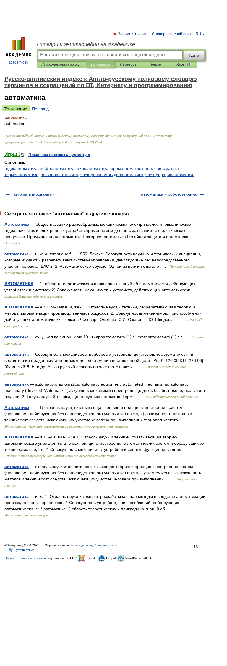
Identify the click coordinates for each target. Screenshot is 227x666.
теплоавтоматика (162, 168)
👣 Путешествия (21, 550)
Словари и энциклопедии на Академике (86, 44)
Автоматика (16, 224)
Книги (156, 64)
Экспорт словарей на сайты (25, 558)
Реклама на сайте (107, 545)
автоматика (16, 253)
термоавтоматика (21, 174)
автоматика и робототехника (169, 194)
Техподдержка (81, 545)
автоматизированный (34, 194)
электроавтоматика (59, 174)
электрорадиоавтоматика (169, 174)
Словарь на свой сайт (171, 34)
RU (198, 34)
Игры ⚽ (183, 64)
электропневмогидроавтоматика (111, 174)
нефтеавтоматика (57, 168)
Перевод (40, 108)
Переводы (128, 64)
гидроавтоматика (21, 168)
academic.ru (18, 62)
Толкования (100, 64)
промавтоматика (127, 168)
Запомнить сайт (132, 34)
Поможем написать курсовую (59, 154)
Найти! (193, 55)
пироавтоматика (92, 168)
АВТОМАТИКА (18, 283)
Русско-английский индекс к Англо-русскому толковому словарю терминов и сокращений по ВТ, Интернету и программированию (61, 64)
